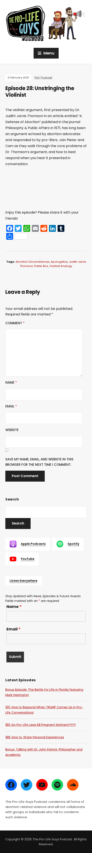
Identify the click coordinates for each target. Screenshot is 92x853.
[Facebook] (11, 785)
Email (11, 406)
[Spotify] (57, 785)
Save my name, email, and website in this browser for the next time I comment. (39, 462)
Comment (15, 323)
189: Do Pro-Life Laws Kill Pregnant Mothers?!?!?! (40, 725)
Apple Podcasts (33, 544)
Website (12, 430)
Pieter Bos (41, 266)
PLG (36, 77)
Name (11, 382)
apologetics (59, 262)
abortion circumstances (32, 262)
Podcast (46, 77)
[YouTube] (42, 785)
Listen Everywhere (23, 581)
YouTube (27, 559)
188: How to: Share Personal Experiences (34, 737)
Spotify (73, 544)
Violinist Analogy (60, 266)
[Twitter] (26, 785)
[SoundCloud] (73, 785)
